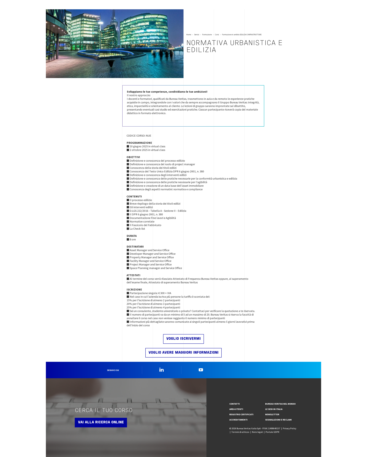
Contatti (234, 403)
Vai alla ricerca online (101, 422)
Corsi (217, 34)
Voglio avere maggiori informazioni (183, 352)
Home (188, 34)
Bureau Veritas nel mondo (280, 403)
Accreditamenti (238, 419)
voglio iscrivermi (183, 338)
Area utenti (236, 409)
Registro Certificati (241, 414)
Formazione (207, 34)
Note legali (257, 432)
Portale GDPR (272, 432)
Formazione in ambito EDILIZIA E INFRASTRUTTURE (241, 34)
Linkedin (161, 370)
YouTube (201, 370)
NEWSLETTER (272, 414)
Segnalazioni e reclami (278, 419)
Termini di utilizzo (240, 432)
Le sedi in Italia (273, 409)
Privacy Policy (289, 428)
